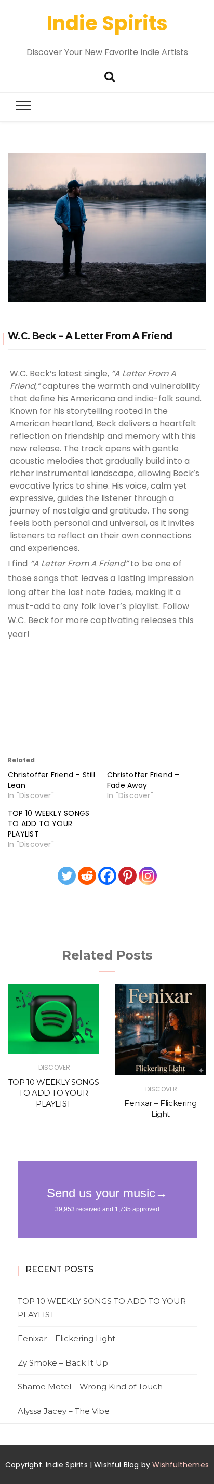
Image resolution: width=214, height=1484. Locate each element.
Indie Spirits (107, 23)
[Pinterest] (127, 876)
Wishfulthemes (180, 1465)
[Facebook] (107, 876)
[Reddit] (87, 876)
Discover (54, 1067)
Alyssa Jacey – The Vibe (64, 1411)
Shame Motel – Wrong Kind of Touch (90, 1387)
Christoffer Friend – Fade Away (143, 780)
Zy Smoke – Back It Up (63, 1363)
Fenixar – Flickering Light (66, 1338)
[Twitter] (67, 876)
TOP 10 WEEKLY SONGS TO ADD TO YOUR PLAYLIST (48, 823)
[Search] (109, 76)
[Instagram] (148, 876)
